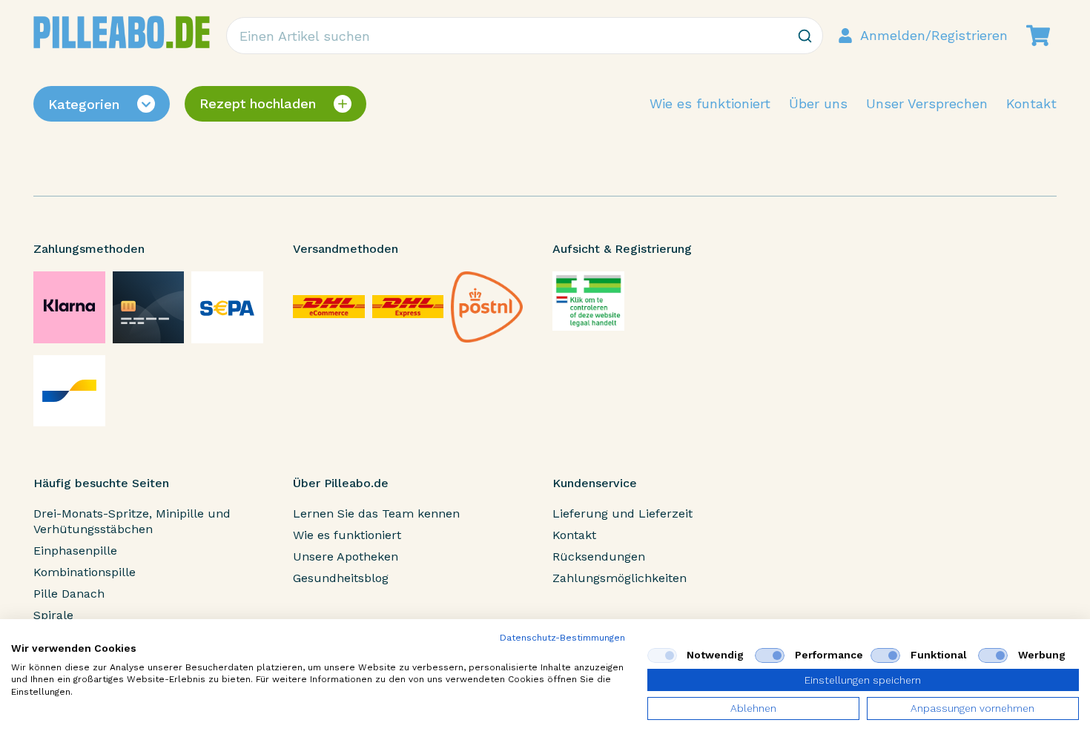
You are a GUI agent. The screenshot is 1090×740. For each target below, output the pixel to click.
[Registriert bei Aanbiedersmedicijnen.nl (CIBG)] (588, 301)
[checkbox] (662, 655)
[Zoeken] (804, 35)
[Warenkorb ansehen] (1038, 35)
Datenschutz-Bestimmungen (562, 637)
